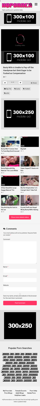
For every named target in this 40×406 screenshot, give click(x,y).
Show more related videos (20, 217)
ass (23, 354)
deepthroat (31, 363)
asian (18, 354)
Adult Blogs (20, 393)
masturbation (34, 372)
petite (26, 374)
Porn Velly (33, 391)
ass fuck (29, 354)
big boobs (19, 357)
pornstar (8, 377)
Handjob (34, 366)
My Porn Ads (7, 391)
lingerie (26, 372)
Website (6, 285)
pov (14, 377)
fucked (27, 89)
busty (18, 89)
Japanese (6, 372)
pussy (19, 377)
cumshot (22, 363)
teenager (20, 380)
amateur (6, 354)
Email (5, 276)
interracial (35, 368)
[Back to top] (36, 402)
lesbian (19, 372)
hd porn (17, 368)
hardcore (6, 368)
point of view (34, 374)
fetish (20, 366)
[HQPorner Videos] (17, 5)
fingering (27, 366)
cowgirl (35, 360)
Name (5, 267)
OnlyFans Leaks (20, 395)
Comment (6, 239)
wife (7, 93)
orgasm (19, 374)
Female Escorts (20, 391)
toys (35, 380)
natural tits (11, 374)
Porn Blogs (8, 393)
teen (13, 380)
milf (5, 374)
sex (35, 377)
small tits (7, 380)
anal (12, 354)
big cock (27, 357)
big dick (34, 357)
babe (35, 354)
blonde (13, 360)
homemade (26, 368)
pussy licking (27, 377)
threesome (28, 380)
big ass (11, 357)
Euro (14, 366)
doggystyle (7, 366)
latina (12, 372)
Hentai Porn (31, 393)
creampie (10, 363)
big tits (6, 360)
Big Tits (8, 89)
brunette (27, 360)
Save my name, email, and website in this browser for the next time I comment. (20, 297)
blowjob (20, 360)
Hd (12, 368)
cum (16, 363)
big (6, 357)
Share (34, 83)
